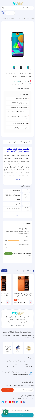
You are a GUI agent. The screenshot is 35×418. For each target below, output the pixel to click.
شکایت (11, 319)
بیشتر (18, 271)
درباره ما (16, 322)
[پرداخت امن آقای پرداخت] (7, 349)
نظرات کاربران (12, 142)
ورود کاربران (9, 13)
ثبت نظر (8, 254)
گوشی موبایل (20, 88)
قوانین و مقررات (9, 317)
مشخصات (20, 142)
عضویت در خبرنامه (7, 389)
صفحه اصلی (27, 317)
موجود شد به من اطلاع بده (17, 415)
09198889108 (19, 326)
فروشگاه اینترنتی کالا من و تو (26, 19)
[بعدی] (3, 271)
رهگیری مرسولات (24, 322)
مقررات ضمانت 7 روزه (20, 319)
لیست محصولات (13, 19)
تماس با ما (9, 322)
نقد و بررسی (27, 142)
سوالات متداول (18, 317)
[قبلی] (5, 271)
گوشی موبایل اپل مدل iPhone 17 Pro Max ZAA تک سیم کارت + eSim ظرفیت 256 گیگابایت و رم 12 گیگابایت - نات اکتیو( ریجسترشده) (23, 295)
